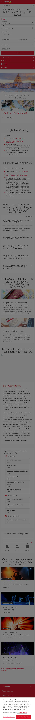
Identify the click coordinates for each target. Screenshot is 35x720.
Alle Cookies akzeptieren (23, 717)
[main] (17, 708)
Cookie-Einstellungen (9, 717)
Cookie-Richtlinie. (22, 712)
